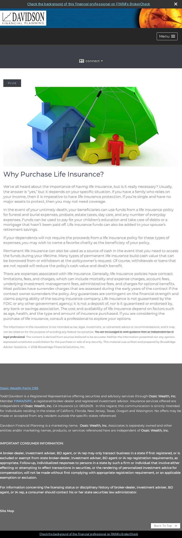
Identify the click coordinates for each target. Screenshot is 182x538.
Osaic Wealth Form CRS (19, 388)
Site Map (7, 511)
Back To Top (163, 525)
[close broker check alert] (176, 4)
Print (12, 83)
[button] (167, 36)
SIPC (28, 401)
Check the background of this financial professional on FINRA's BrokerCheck (88, 4)
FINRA (19, 401)
